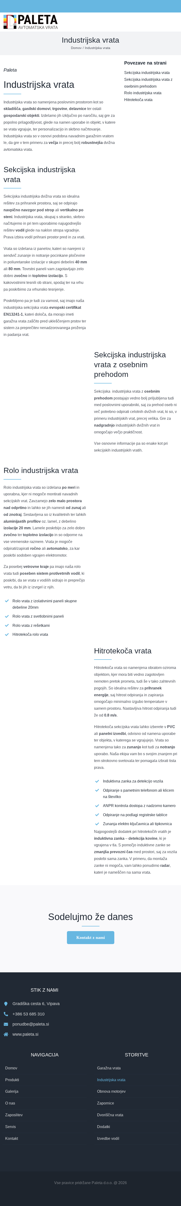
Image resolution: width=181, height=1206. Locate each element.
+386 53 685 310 (28, 1014)
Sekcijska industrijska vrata (147, 73)
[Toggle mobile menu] (175, 17)
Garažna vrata (109, 1068)
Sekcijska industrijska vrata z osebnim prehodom (148, 82)
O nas (10, 1103)
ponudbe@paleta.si (30, 1024)
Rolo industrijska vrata (142, 93)
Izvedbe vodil (108, 1139)
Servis (10, 1127)
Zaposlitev (14, 1115)
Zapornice (105, 1103)
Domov (11, 1068)
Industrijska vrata (111, 1080)
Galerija (11, 1091)
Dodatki (103, 1127)
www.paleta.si (25, 1034)
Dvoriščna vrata (110, 1115)
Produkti (12, 1080)
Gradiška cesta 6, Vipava (36, 1003)
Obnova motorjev (111, 1091)
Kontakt (11, 1139)
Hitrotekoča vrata (138, 100)
